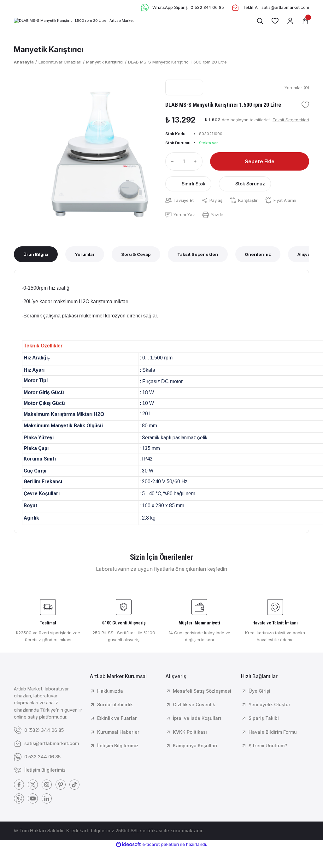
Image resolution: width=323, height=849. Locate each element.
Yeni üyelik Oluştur (270, 704)
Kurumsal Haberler (118, 732)
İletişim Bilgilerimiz (117, 745)
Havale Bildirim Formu (273, 732)
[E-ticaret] (160, 844)
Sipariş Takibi (264, 718)
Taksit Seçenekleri (197, 254)
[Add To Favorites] (305, 105)
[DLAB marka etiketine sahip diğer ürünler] (184, 87)
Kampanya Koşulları (195, 745)
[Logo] (74, 20)
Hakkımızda (110, 691)
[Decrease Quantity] (171, 161)
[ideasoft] (128, 844)
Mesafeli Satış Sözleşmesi (202, 691)
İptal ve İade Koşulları (197, 718)
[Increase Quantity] (197, 161)
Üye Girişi (259, 691)
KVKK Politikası (190, 732)
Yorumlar (85, 254)
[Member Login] (290, 21)
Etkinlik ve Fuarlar (117, 718)
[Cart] (305, 21)
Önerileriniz (258, 254)
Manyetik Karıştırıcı (48, 49)
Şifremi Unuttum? (268, 745)
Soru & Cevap (136, 254)
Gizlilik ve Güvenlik (194, 704)
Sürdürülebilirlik (115, 704)
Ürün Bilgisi (35, 254)
